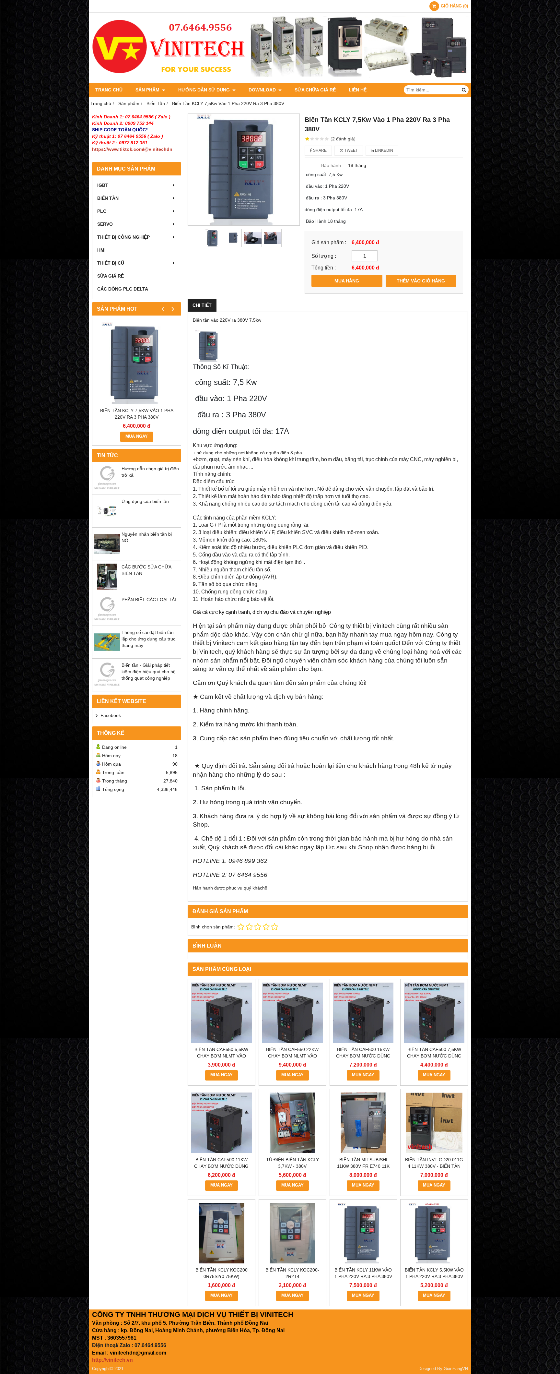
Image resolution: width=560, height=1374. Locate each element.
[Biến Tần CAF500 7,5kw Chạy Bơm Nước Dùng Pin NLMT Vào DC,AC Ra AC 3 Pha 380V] (434, 1013)
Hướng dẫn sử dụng (204, 89)
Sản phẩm (148, 89)
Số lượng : (323, 256)
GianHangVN (456, 1369)
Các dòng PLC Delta (122, 289)
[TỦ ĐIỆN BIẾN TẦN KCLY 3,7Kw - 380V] (292, 1123)
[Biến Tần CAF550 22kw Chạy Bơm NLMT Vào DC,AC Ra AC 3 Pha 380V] (292, 1013)
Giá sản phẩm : (328, 242)
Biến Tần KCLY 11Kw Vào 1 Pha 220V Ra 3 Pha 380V (363, 1273)
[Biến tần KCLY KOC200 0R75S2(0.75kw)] (221, 1233)
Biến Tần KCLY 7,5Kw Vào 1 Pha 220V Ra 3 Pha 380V (136, 414)
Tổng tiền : (323, 267)
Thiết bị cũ (110, 263)
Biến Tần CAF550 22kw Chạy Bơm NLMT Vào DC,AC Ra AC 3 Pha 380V (292, 1056)
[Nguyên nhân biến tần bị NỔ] (107, 555)
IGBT (102, 185)
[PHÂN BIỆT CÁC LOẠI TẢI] (107, 620)
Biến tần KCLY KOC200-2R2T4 (292, 1273)
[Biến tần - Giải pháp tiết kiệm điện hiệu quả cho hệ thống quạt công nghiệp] (107, 686)
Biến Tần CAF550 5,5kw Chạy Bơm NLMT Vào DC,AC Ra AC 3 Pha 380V (221, 1056)
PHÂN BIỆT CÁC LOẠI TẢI (149, 599)
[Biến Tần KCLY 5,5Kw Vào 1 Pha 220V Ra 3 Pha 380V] (434, 1233)
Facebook (110, 715)
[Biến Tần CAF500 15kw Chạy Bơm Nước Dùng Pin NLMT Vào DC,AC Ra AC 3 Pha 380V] (363, 1013)
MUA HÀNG (346, 280)
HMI (101, 250)
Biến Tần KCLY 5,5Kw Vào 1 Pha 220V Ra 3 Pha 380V (434, 1273)
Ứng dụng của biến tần (145, 501)
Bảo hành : (332, 165)
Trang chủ (108, 89)
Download (263, 89)
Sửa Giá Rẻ (110, 276)
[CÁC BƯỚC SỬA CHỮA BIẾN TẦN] (107, 588)
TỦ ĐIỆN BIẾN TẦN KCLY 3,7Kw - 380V (292, 1163)
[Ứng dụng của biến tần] (107, 522)
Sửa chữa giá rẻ (315, 89)
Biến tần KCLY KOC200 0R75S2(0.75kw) (221, 1273)
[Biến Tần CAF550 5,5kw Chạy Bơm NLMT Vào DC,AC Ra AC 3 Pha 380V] (221, 1013)
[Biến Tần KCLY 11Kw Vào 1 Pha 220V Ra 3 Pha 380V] (363, 1233)
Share (319, 150)
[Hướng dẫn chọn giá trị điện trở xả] (107, 489)
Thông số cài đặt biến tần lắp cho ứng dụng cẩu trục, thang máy (149, 639)
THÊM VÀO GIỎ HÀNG (421, 280)
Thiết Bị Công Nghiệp (123, 237)
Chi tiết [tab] (202, 305)
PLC (101, 211)
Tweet (351, 150)
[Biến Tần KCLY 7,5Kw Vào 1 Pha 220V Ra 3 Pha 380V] (137, 363)
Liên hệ (358, 89)
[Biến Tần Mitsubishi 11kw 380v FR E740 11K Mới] (363, 1123)
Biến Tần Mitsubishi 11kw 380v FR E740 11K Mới (363, 1166)
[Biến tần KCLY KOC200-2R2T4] (292, 1233)
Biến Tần (108, 198)
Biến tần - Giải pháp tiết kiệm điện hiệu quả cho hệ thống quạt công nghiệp (149, 672)
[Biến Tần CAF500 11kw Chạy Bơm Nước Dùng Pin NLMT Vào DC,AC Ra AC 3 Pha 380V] (221, 1123)
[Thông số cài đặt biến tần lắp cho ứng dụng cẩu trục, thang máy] (107, 653)
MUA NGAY (136, 436)
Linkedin (383, 150)
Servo (105, 224)
